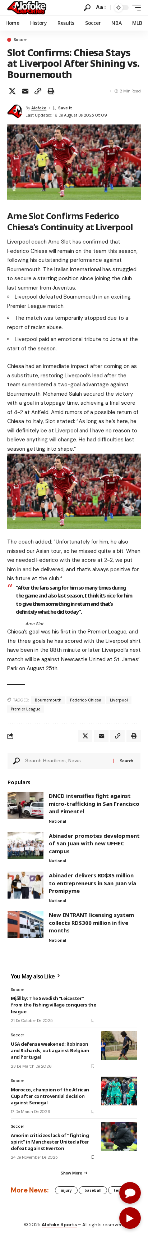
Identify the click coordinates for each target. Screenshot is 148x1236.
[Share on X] (12, 91)
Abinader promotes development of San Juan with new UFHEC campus (94, 843)
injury (66, 1190)
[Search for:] (66, 761)
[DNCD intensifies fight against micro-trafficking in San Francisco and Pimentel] (25, 805)
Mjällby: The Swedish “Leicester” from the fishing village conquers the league (53, 1004)
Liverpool (119, 700)
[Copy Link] (38, 91)
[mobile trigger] (135, 7)
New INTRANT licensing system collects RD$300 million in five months (91, 922)
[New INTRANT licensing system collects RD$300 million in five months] (25, 924)
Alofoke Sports (59, 1225)
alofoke (38, 107)
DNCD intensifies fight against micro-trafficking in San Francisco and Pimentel (94, 803)
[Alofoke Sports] (26, 7)
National (57, 821)
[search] (87, 7)
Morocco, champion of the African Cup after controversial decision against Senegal (50, 1096)
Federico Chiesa (85, 700)
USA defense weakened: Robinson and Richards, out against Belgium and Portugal (50, 1050)
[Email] (25, 91)
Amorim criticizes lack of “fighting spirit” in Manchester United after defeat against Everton (50, 1141)
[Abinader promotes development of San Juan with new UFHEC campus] (25, 845)
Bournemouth (48, 700)
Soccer (20, 40)
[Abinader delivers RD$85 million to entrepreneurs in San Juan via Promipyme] (25, 885)
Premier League (25, 709)
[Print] (51, 91)
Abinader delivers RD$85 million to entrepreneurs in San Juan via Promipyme (92, 883)
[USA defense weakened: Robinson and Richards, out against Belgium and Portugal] (119, 1045)
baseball (92, 1190)
